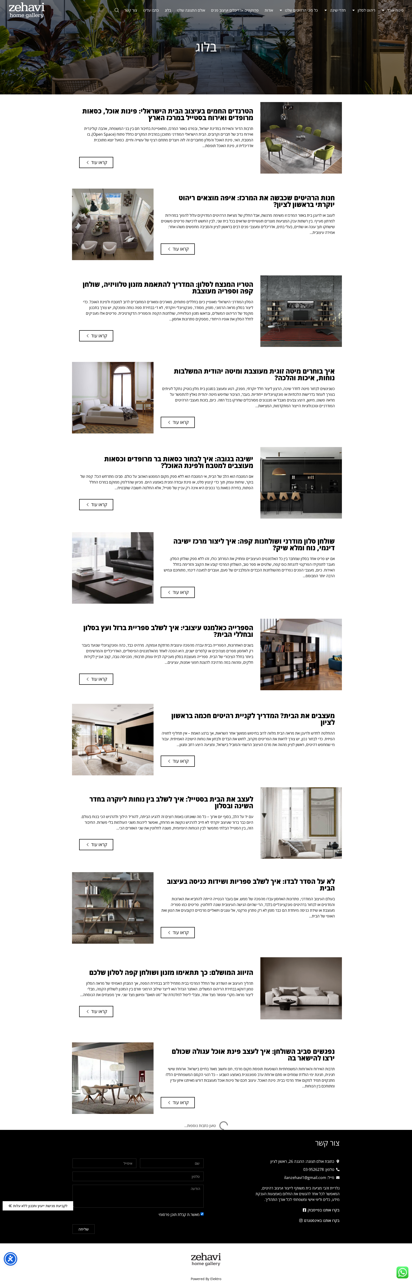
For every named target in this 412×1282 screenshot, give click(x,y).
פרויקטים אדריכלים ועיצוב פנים (235, 10)
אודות (269, 10)
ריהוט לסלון (366, 10)
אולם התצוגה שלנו (191, 10)
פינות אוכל (395, 10)
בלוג (168, 10)
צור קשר (130, 10)
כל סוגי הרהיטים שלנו (301, 10)
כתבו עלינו (151, 10)
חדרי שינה (338, 10)
